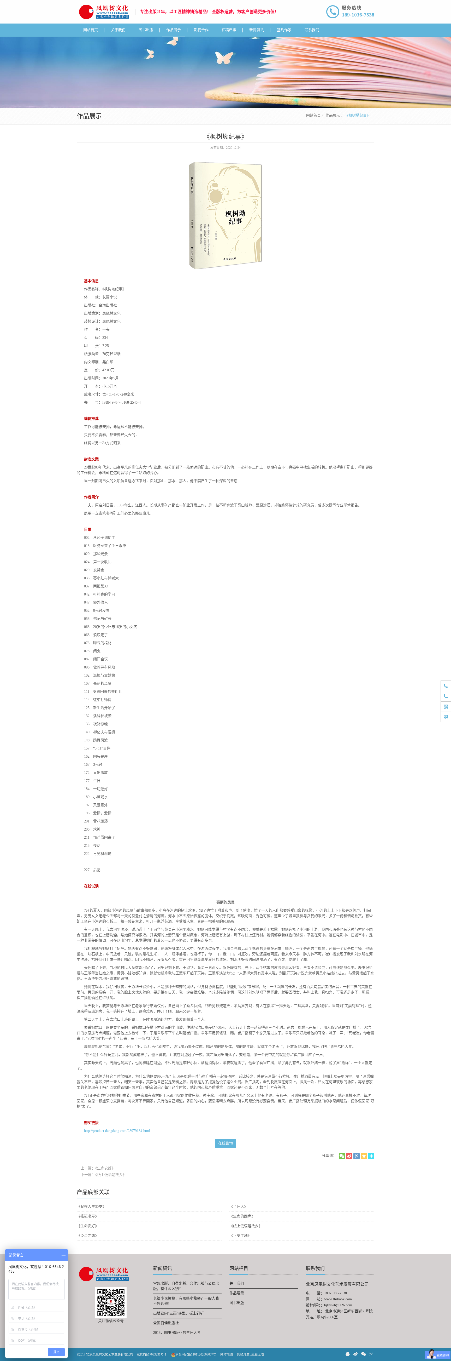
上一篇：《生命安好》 (98, 1168)
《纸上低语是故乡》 (245, 1226)
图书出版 (236, 1303)
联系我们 (315, 1268)
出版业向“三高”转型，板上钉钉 (178, 1313)
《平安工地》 (240, 1236)
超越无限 (257, 1354)
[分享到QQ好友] (348, 1354)
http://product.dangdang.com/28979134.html (117, 1131)
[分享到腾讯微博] (356, 1156)
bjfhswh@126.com (338, 1305)
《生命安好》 (88, 1226)
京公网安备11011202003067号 (195, 1354)
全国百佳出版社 (166, 1323)
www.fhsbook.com (338, 1299)
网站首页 (313, 115)
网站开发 (243, 1354)
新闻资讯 (162, 1268)
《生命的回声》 (242, 1216)
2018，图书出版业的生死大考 (177, 1333)
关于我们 (236, 1283)
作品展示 (332, 115)
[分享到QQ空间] (364, 1156)
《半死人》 (238, 1207)
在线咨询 (225, 1143)
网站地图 (226, 1354)
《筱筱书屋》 (88, 1216)
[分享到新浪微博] (349, 1156)
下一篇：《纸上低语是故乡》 (103, 1175)
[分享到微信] (342, 1156)
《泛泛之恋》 (88, 1236)
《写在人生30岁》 (91, 1207)
